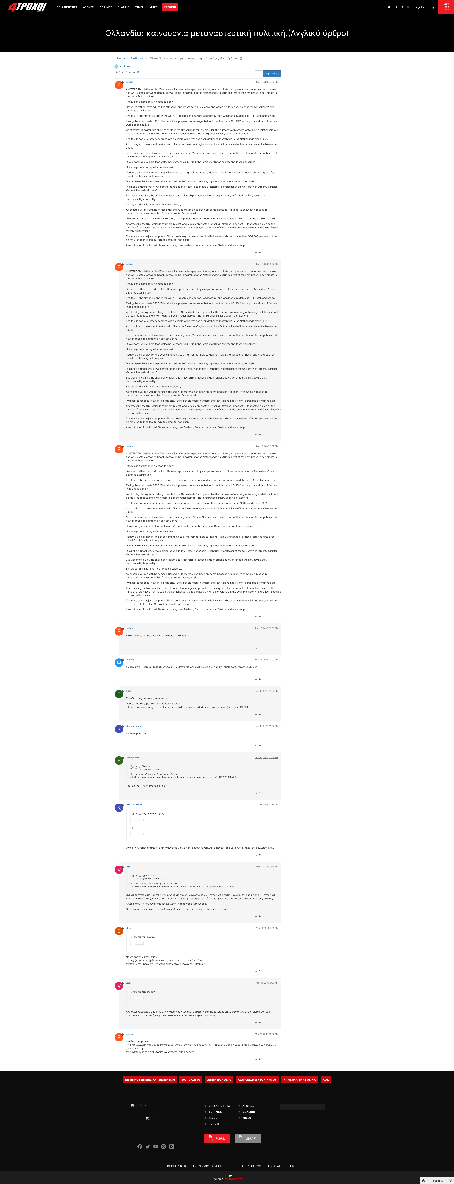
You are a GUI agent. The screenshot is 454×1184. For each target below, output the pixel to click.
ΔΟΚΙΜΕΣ (215, 1111)
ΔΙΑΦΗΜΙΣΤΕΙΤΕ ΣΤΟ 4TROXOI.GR (270, 1166)
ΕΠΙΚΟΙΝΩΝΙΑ (234, 1166)
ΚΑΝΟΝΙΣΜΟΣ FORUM (205, 1166)
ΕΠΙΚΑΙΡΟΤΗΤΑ (219, 1105)
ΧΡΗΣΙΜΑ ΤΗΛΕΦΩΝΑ (300, 1079)
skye (128, 928)
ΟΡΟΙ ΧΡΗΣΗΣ (177, 1166)
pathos (129, 82)
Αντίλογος (125, 66)
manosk (130, 659)
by (219, 1178)
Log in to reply (272, 73)
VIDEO (246, 1118)
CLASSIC (248, 1111)
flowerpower (132, 757)
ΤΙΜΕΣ (213, 1118)
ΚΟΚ (326, 1079)
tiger (128, 691)
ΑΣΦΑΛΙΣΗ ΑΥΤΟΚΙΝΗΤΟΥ (257, 1079)
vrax (128, 866)
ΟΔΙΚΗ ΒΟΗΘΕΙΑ (219, 1079)
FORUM (214, 1124)
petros (129, 1034)
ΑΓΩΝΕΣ (248, 1105)
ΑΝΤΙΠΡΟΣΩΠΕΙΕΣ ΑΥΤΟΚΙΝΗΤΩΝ (150, 1079)
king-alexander (134, 726)
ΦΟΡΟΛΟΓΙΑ (191, 1079)
